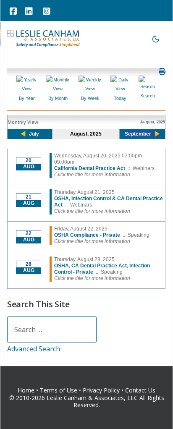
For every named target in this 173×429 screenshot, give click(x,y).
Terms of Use (58, 390)
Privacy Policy (102, 390)
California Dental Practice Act (89, 168)
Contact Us (140, 390)
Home (26, 390)
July (34, 134)
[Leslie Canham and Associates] (44, 38)
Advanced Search (33, 348)
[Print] (162, 71)
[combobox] (52, 329)
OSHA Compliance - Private (87, 235)
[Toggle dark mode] (155, 39)
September (138, 134)
